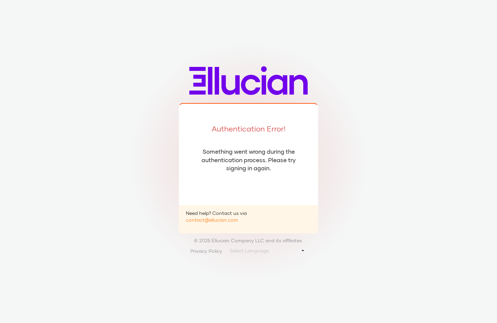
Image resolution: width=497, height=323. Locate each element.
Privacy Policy (206, 251)
